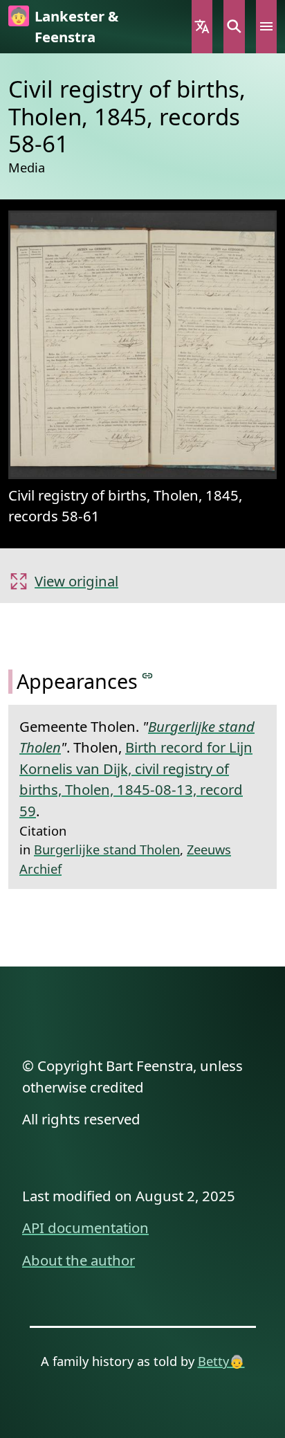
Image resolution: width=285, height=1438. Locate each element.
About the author (78, 1260)
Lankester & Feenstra (76, 26)
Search (233, 26)
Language (202, 26)
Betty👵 (221, 1360)
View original (76, 581)
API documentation (85, 1227)
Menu (266, 26)
